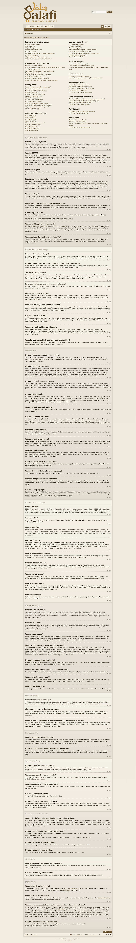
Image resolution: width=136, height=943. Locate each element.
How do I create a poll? (32, 92)
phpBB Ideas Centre (103, 898)
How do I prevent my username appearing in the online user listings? (45, 67)
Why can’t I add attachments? (34, 99)
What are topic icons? (31, 130)
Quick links (27, 27)
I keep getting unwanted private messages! (81, 65)
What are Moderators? (75, 46)
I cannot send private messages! (78, 64)
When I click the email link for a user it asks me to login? (41, 80)
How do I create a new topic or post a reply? (38, 87)
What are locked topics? (32, 128)
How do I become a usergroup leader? (80, 51)
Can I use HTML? (30, 117)
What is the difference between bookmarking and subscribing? (87, 99)
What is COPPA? (30, 46)
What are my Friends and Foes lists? (79, 76)
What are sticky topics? (32, 126)
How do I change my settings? (34, 65)
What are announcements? (33, 124)
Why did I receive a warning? (33, 101)
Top (110, 149)
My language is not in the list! (33, 73)
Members (50, 26)
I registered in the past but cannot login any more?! (40, 53)
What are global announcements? (35, 123)
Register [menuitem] (109, 27)
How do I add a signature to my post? (36, 90)
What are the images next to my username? (38, 74)
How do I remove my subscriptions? (79, 104)
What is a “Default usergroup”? (77, 55)
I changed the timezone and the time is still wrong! (39, 71)
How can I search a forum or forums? (79, 85)
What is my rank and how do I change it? (37, 78)
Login (34, 29)
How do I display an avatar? (33, 76)
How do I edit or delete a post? (34, 89)
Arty (70, 940)
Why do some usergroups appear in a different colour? (84, 53)
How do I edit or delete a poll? (33, 96)
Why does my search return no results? (80, 86)
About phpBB (66, 890)
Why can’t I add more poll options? (35, 94)
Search (108, 12)
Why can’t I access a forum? (33, 98)
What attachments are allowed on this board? (82, 111)
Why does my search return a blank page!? (81, 88)
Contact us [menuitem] (73, 934)
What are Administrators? (76, 44)
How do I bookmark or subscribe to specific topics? (83, 101)
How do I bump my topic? (32, 108)
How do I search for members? (78, 90)
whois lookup (61, 909)
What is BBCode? (30, 115)
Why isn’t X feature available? (77, 122)
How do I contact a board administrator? (80, 127)
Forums (40, 26)
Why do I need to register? (33, 44)
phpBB (34, 299)
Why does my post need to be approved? (37, 107)
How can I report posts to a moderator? (36, 103)
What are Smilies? (30, 119)
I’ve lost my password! (31, 55)
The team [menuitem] (81, 934)
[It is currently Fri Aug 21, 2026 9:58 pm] (110, 33)
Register (40, 29)
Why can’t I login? (30, 51)
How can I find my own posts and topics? (81, 92)
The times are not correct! (32, 69)
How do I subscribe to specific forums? (80, 102)
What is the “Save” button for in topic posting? (38, 105)
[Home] (40, 12)
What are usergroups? (75, 48)
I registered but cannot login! (33, 49)
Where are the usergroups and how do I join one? (83, 49)
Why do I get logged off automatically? (36, 57)
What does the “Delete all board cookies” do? (38, 59)
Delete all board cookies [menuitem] (92, 934)
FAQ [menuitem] (103, 27)
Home (32, 26)
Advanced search (111, 12)
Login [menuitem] (106, 27)
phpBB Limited (73, 888)
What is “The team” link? (76, 57)
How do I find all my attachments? (79, 113)
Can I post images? (31, 121)
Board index (34, 934)
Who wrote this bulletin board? (77, 120)
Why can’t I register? (31, 48)
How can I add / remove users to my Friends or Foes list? (85, 78)
